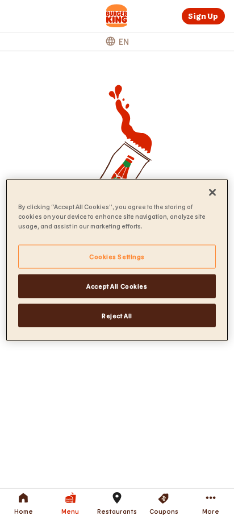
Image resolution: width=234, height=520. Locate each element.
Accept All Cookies (116, 285)
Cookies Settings (117, 256)
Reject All (117, 315)
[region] (117, 260)
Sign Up (203, 16)
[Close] (212, 192)
